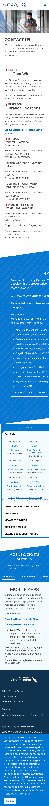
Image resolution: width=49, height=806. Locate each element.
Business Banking (15, 527)
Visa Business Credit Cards (21, 533)
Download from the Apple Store (22, 619)
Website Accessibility (12, 701)
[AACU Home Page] (15, 4)
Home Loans (12, 513)
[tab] (25, 434)
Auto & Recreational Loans (22, 506)
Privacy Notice (8, 696)
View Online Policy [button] (20, 794)
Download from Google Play (19, 624)
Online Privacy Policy (12, 691)
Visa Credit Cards (16, 520)
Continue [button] (10, 801)
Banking (10, 434)
